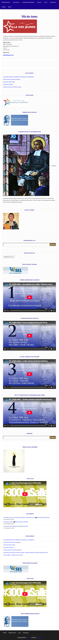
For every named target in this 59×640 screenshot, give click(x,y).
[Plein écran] (54, 310)
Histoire (9, 7)
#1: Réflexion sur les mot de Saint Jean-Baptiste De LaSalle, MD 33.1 (18, 517)
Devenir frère (53, 2)
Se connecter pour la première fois (10, 526)
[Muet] (51, 310)
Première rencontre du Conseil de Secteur (12, 87)
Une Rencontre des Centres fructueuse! (11, 79)
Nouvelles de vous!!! (7, 522)
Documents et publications (28, 2)
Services (39, 2)
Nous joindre (26, 632)
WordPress (28, 637)
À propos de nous (12, 632)
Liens (45, 2)
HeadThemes (39, 637)
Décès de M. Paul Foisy (8, 84)
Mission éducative (6, 2)
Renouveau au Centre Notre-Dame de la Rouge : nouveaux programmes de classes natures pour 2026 (25, 552)
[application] (29, 297)
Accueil (4, 632)
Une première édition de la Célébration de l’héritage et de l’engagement (18, 77)
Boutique (4, 7)
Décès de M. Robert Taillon (9, 82)
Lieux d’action (16, 2)
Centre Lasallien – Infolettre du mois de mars (13, 555)
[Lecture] (5, 310)
